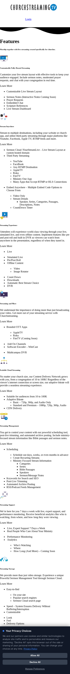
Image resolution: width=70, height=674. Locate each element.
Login (28, 19)
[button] (35, 85)
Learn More (6, 85)
